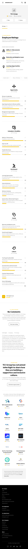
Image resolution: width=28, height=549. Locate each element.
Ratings (4, 26)
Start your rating (14, 324)
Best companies (5, 494)
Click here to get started (14, 384)
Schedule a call (5, 517)
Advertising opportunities (8, 515)
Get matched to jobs (6, 499)
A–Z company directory (7, 535)
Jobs (3, 490)
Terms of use (5, 529)
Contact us (4, 525)
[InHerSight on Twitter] (14, 546)
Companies (4, 492)
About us (4, 522)
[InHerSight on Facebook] (10, 546)
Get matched (18, 16)
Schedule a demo (6, 510)
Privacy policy (5, 527)
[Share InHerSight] (7, 546)
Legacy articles (5, 533)
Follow (21, 20)
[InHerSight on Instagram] (20, 546)
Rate (8, 20)
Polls (3, 496)
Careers (3, 523)
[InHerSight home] (8, 2)
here (3, 351)
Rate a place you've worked (8, 501)
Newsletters (5, 503)
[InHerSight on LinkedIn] (17, 546)
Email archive (5, 537)
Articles (4, 497)
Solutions (4, 508)
